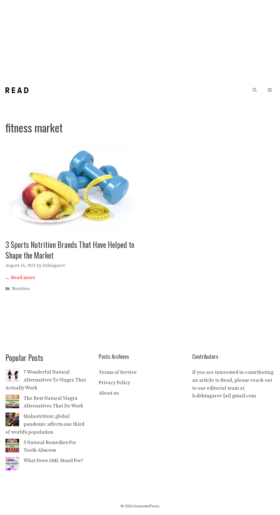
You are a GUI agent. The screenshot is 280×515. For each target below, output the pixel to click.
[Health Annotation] (16, 90)
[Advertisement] (140, 41)
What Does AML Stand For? (53, 460)
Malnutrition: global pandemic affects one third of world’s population (44, 424)
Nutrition (21, 288)
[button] (254, 90)
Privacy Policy (114, 383)
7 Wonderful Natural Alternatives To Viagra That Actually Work (45, 380)
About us (109, 393)
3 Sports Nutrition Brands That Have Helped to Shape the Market (69, 250)
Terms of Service (118, 372)
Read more (23, 277)
